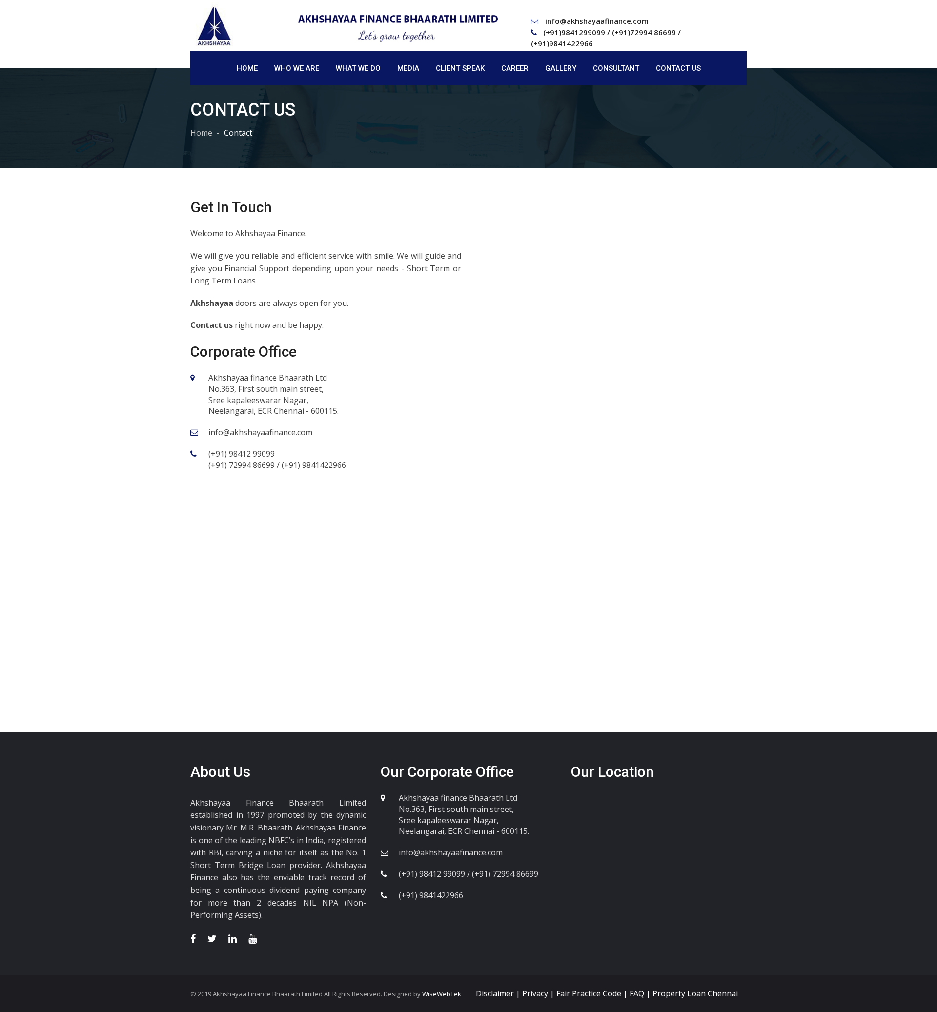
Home (247, 68)
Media (408, 68)
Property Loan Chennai (695, 993)
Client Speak (460, 68)
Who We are (296, 68)
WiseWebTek (441, 994)
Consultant (616, 68)
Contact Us (678, 68)
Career (515, 68)
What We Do (358, 68)
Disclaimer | (499, 993)
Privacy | (539, 993)
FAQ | (641, 993)
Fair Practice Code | (593, 993)
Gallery (560, 68)
